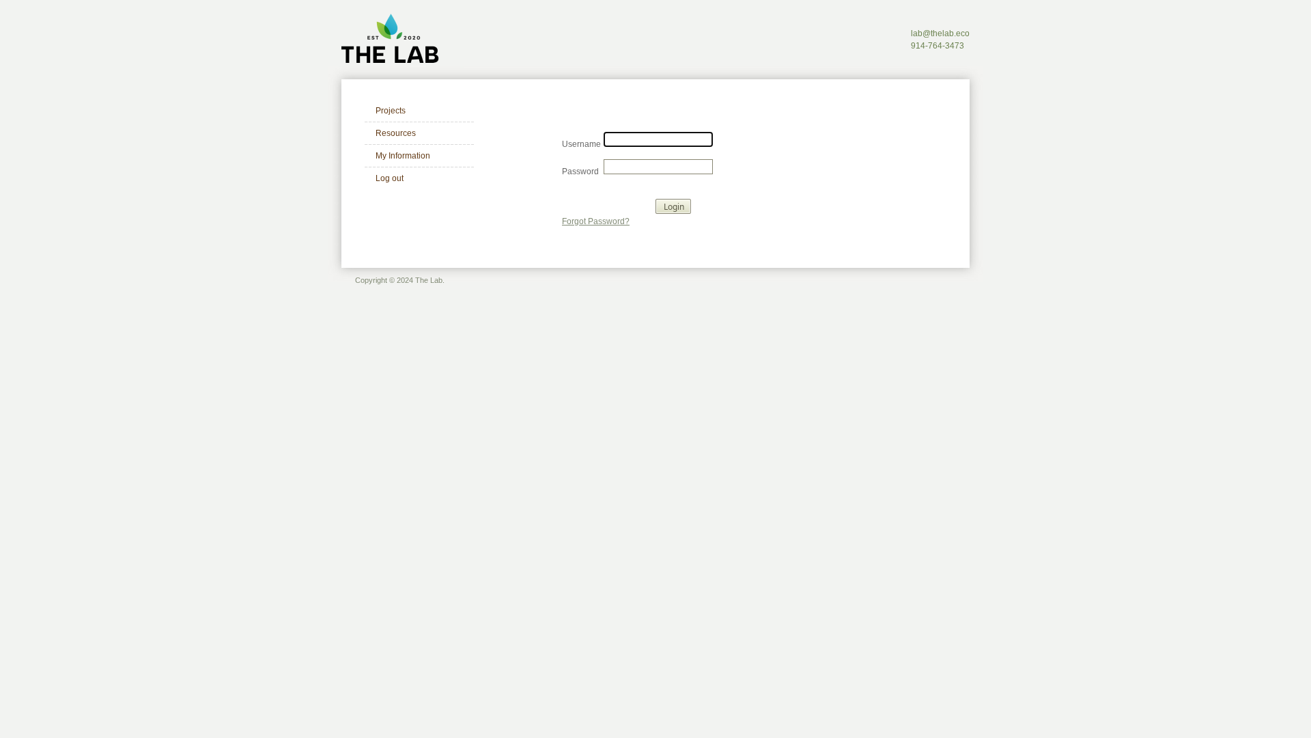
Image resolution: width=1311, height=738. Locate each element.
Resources (396, 133)
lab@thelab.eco (940, 33)
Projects (391, 110)
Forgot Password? (596, 221)
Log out (390, 178)
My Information (403, 156)
